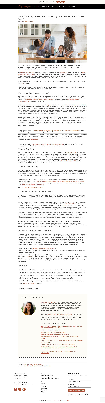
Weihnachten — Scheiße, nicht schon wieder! (54, 332)
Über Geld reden (38, 364)
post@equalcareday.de (29, 283)
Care (25, 365)
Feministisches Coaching (47, 375)
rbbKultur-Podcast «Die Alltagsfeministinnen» (59, 314)
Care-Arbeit (30, 365)
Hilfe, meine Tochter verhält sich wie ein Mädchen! (55, 349)
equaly (49, 105)
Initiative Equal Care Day (27, 72)
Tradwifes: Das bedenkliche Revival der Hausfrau (55, 334)
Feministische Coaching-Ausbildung (50, 378)
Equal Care (41, 365)
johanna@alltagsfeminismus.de (47, 1)
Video (24, 83)
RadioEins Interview (71, 204)
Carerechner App (45, 377)
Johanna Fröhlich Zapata (48, 302)
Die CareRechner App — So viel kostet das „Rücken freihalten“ (59, 347)
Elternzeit (35, 365)
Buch (42, 381)
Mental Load (48, 365)
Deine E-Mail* (71, 384)
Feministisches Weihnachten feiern (51, 330)
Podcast (43, 383)
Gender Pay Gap (71, 152)
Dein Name (70, 379)
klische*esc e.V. (63, 72)
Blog (42, 385)
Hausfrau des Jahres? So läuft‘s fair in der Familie (47, 130)
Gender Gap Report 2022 (68, 161)
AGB (42, 391)
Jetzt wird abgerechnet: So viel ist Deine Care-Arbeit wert (48, 144)
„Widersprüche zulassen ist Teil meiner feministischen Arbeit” (58, 344)
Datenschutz (44, 389)
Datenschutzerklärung (73, 395)
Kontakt (43, 393)
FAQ (42, 380)
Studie (64, 205)
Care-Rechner (34, 139)
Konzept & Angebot (46, 373)
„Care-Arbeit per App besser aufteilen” (74, 105)
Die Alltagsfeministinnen (72, 130)
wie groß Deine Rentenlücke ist (34, 187)
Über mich (43, 386)
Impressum (44, 388)
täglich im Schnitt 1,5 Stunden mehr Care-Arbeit (40, 99)
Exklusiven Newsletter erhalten (76, 390)
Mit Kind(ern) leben (28, 364)
